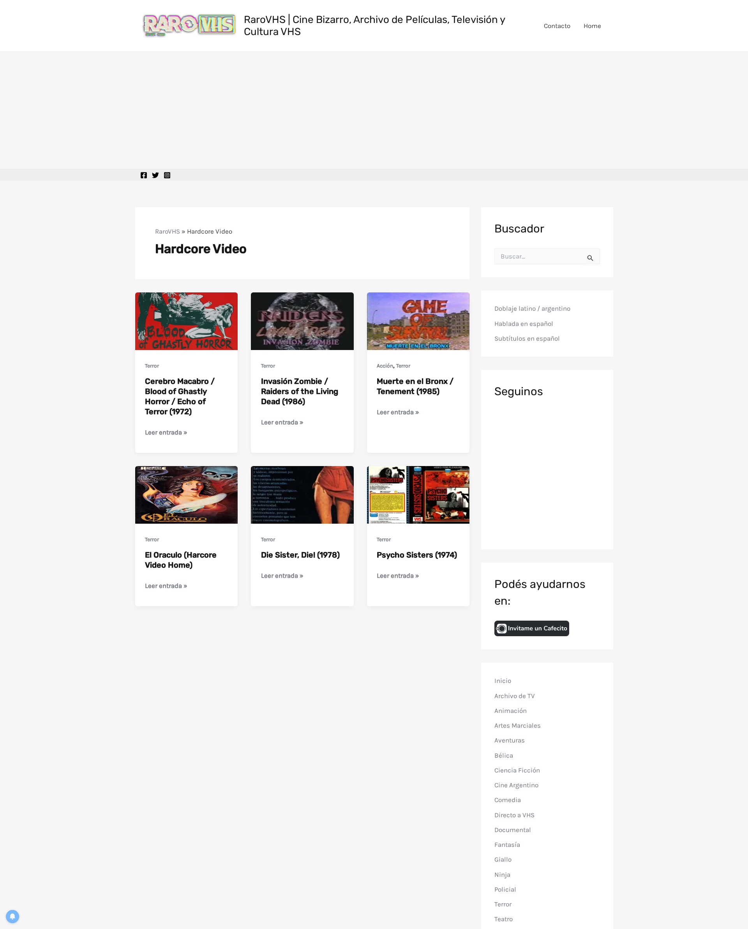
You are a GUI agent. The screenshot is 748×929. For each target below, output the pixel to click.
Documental (512, 830)
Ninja (502, 874)
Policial (505, 889)
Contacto (557, 26)
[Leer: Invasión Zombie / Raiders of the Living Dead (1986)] (302, 320)
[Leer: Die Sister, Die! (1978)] (302, 494)
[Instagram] (167, 175)
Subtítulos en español (527, 338)
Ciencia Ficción (517, 770)
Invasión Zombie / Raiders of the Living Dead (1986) (299, 391)
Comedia (507, 800)
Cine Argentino (516, 785)
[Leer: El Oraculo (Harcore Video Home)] (186, 494)
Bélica (503, 755)
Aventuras (509, 740)
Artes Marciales (517, 725)
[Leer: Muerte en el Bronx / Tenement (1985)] (418, 320)
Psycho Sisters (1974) (417, 555)
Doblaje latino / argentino (532, 308)
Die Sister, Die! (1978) (300, 555)
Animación (510, 710)
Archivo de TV (514, 695)
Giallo (503, 859)
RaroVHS (167, 231)
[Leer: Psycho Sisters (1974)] (418, 494)
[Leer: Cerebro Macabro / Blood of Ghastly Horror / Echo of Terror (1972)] (186, 320)
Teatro (503, 919)
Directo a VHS (514, 814)
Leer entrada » (166, 433)
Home (592, 26)
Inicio (502, 680)
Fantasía (507, 844)
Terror (152, 365)
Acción (385, 365)
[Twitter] (155, 175)
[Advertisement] (374, 110)
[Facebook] (143, 175)
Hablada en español (523, 323)
